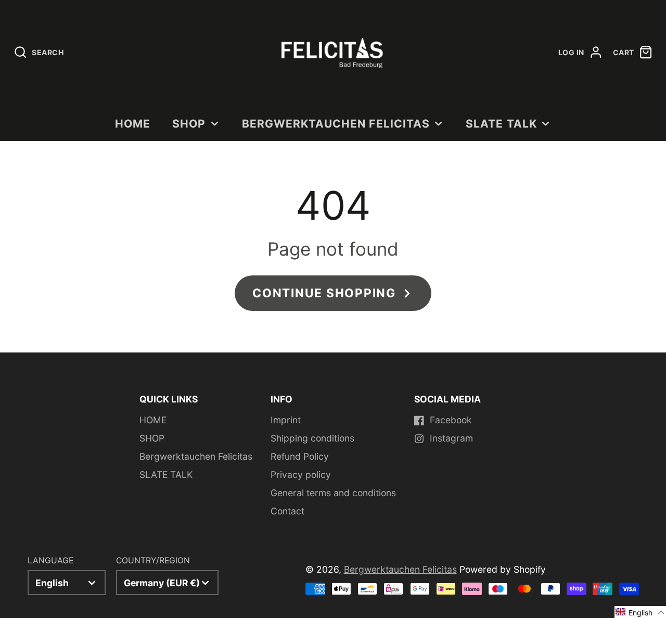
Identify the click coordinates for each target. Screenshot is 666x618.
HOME (132, 123)
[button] (640, 612)
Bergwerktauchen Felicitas (336, 123)
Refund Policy (300, 456)
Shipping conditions (312, 438)
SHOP (189, 123)
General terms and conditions (333, 492)
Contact (287, 511)
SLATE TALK (501, 123)
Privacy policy (301, 474)
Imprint (286, 419)
